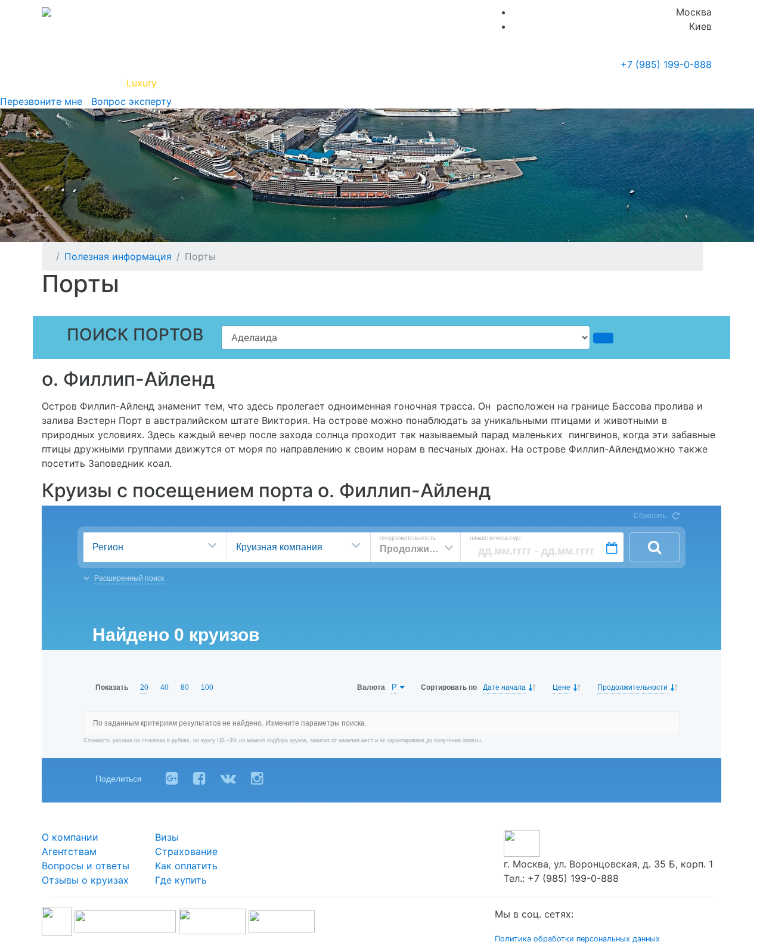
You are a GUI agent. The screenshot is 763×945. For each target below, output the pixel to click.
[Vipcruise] (46, 12)
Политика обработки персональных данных (577, 938)
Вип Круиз (85, 83)
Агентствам (69, 851)
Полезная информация (220, 83)
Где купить (541, 83)
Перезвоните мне (41, 101)
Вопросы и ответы (85, 866)
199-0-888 (666, 64)
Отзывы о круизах (85, 880)
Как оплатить (186, 866)
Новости (605, 83)
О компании (70, 837)
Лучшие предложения (454, 83)
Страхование (186, 851)
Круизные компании (338, 83)
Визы (167, 837)
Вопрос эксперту (128, 101)
